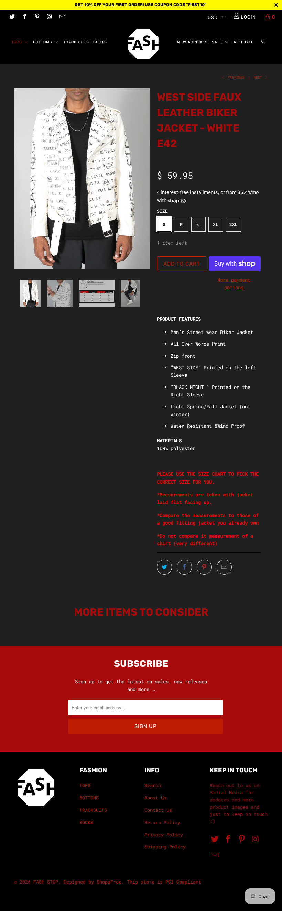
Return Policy (162, 822)
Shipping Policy (165, 847)
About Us (155, 798)
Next (259, 77)
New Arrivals (192, 42)
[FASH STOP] (144, 44)
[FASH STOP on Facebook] (24, 17)
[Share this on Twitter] (164, 567)
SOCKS (100, 42)
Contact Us (158, 810)
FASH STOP (45, 882)
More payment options (233, 284)
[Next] (142, 178)
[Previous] (21, 178)
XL (215, 224)
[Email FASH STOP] (62, 17)
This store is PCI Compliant (164, 882)
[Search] (263, 42)
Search (152, 785)
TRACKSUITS (76, 42)
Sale (218, 42)
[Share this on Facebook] (184, 567)
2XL (233, 224)
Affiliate (244, 42)
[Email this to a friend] (224, 567)
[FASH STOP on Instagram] (49, 17)
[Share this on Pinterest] (204, 567)
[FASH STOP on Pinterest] (37, 17)
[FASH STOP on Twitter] (12, 17)
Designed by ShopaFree (92, 882)
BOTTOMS (43, 42)
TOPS (17, 42)
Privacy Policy (163, 835)
